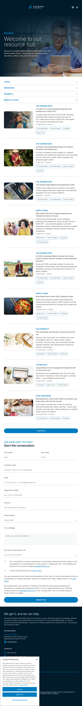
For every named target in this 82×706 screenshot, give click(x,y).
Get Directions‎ (12, 642)
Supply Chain (40, 133)
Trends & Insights (55, 128)
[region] (19, 681)
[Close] (37, 659)
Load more (41, 431)
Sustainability (40, 353)
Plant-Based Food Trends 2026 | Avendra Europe (54, 296)
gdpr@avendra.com (42, 566)
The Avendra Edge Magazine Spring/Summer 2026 (55, 185)
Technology (40, 385)
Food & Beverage (55, 166)
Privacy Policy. (24, 685)
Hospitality (66, 128)
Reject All (19, 694)
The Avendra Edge (42, 128)
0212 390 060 (11, 653)
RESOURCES (9, 33)
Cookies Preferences (19, 700)
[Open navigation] (77, 7)
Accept (19, 689)
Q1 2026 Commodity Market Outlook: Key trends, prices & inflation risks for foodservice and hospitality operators (56, 258)
